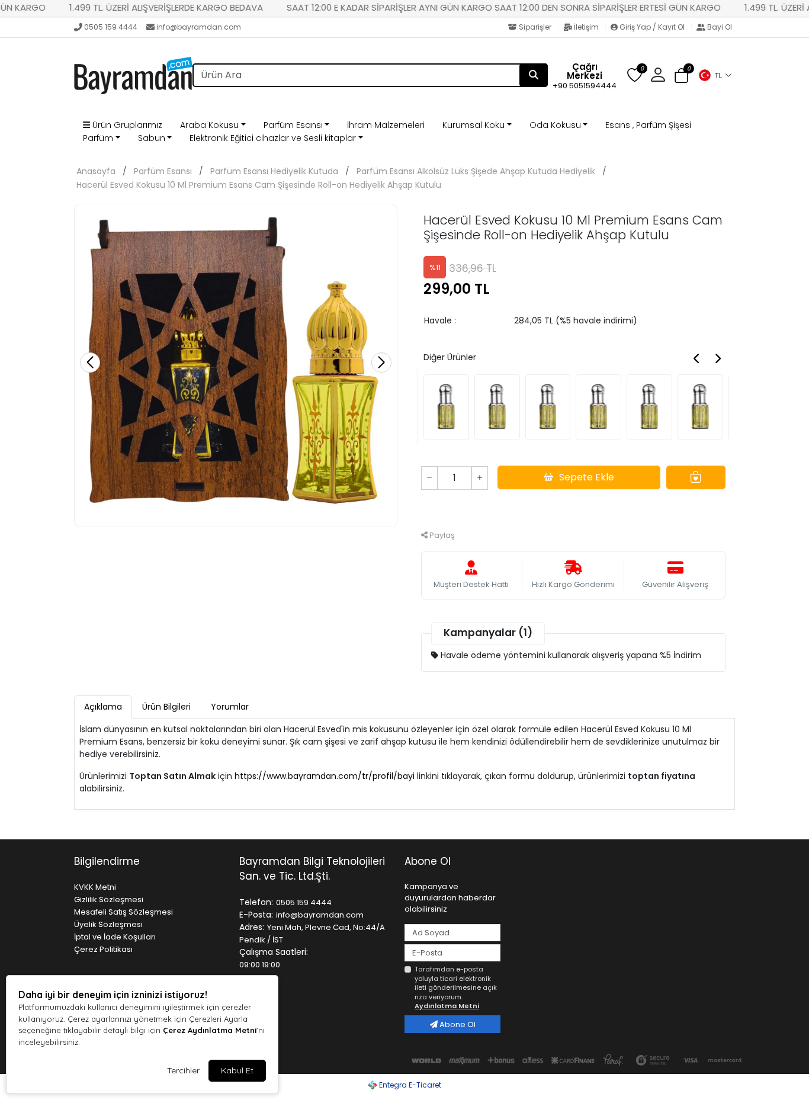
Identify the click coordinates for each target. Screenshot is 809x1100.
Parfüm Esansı (293, 125)
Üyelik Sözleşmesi (108, 924)
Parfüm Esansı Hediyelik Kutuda (274, 171)
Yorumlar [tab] (230, 707)
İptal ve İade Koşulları (115, 936)
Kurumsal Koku (473, 125)
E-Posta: (256, 915)
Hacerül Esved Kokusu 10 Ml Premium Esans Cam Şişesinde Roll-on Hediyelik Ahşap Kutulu (258, 185)
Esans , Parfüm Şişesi (648, 125)
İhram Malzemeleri (386, 125)
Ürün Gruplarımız (126, 125)
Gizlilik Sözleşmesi (108, 899)
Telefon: (256, 902)
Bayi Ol (718, 27)
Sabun (151, 138)
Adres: (251, 927)
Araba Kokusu (209, 125)
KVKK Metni (95, 887)
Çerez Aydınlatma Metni (209, 1030)
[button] (715, 75)
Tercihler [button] (183, 1070)
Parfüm (98, 138)
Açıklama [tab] (103, 707)
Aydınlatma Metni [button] (447, 1006)
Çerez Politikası (103, 949)
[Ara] (533, 75)
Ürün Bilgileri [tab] (166, 707)
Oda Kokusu (555, 125)
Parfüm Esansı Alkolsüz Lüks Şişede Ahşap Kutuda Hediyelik (476, 171)
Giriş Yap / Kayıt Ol (652, 27)
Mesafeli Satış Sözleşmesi (123, 912)
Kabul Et (237, 1070)
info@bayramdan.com (198, 27)
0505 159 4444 (110, 27)
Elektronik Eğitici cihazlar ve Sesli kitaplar (273, 138)
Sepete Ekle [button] (586, 477)
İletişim (586, 27)
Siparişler (535, 27)
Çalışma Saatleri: (273, 952)
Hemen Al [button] (574, 508)
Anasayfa (95, 171)
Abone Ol (457, 1024)
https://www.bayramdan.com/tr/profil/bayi (325, 776)
